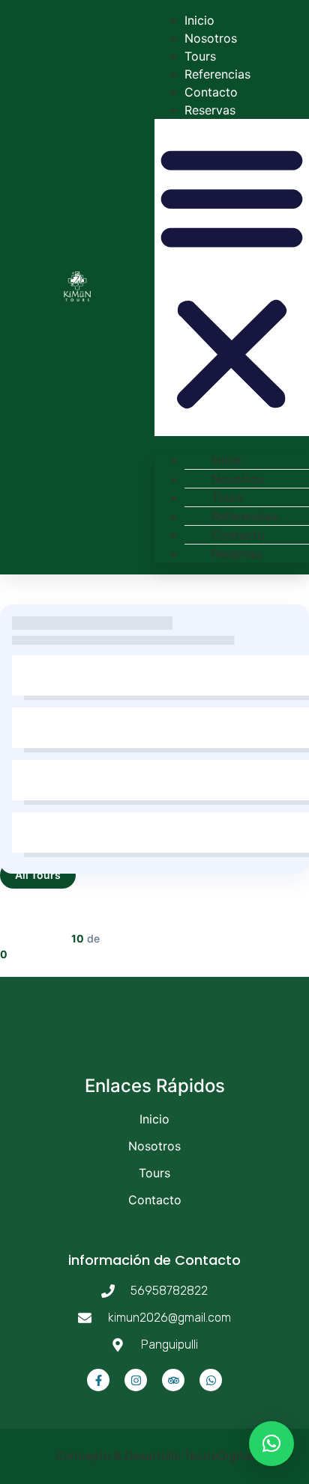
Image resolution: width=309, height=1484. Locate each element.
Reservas (210, 109)
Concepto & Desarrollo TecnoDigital (155, 1456)
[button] (231, 277)
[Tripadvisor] (173, 1380)
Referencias (217, 74)
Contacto (211, 92)
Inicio (199, 20)
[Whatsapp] (211, 1380)
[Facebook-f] (98, 1380)
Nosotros (210, 38)
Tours (200, 56)
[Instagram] (135, 1380)
